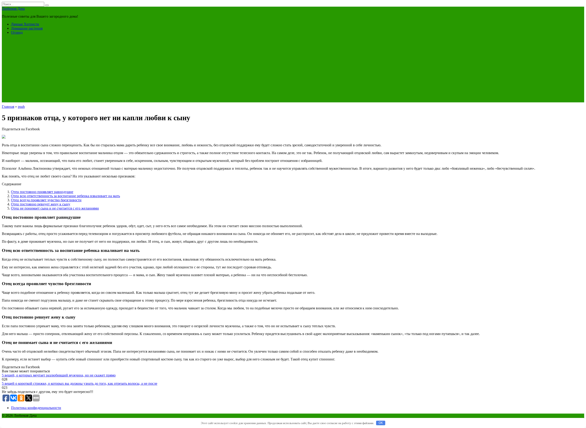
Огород (17, 32)
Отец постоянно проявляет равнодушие (42, 192)
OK (381, 423)
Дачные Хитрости (25, 24)
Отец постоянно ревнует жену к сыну (40, 204)
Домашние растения (27, 28)
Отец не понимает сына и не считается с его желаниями (55, 208)
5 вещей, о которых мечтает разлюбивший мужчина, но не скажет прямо (59, 375)
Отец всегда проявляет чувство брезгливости (46, 200)
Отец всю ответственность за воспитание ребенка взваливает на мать (65, 196)
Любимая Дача (13, 9)
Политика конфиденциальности (36, 408)
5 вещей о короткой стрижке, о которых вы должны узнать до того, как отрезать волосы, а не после (79, 383)
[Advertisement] (293, 70)
